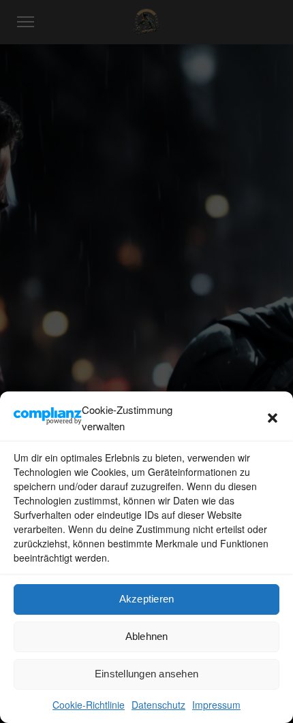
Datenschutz (158, 704)
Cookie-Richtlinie (88, 704)
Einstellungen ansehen (146, 673)
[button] (272, 418)
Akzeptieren (146, 599)
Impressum (216, 704)
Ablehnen (146, 636)
